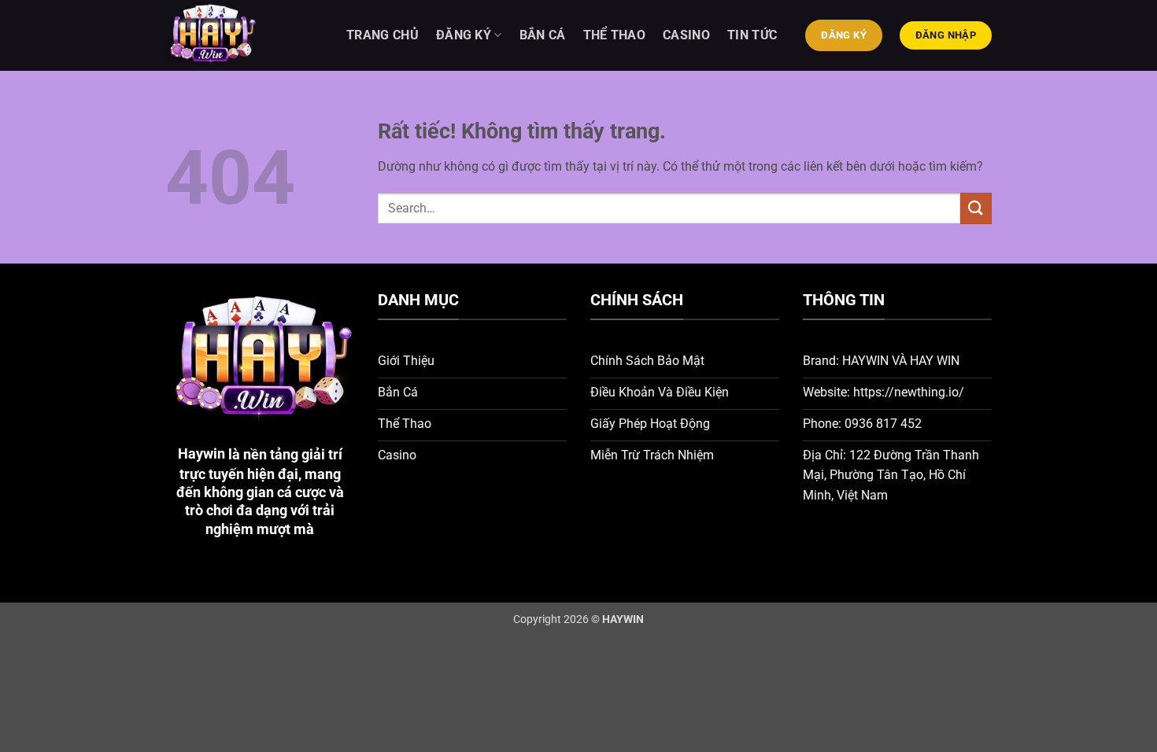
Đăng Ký (463, 35)
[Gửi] (976, 208)
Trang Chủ (382, 35)
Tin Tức (752, 35)
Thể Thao (614, 35)
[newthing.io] (244, 35)
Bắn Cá (542, 35)
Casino (686, 35)
